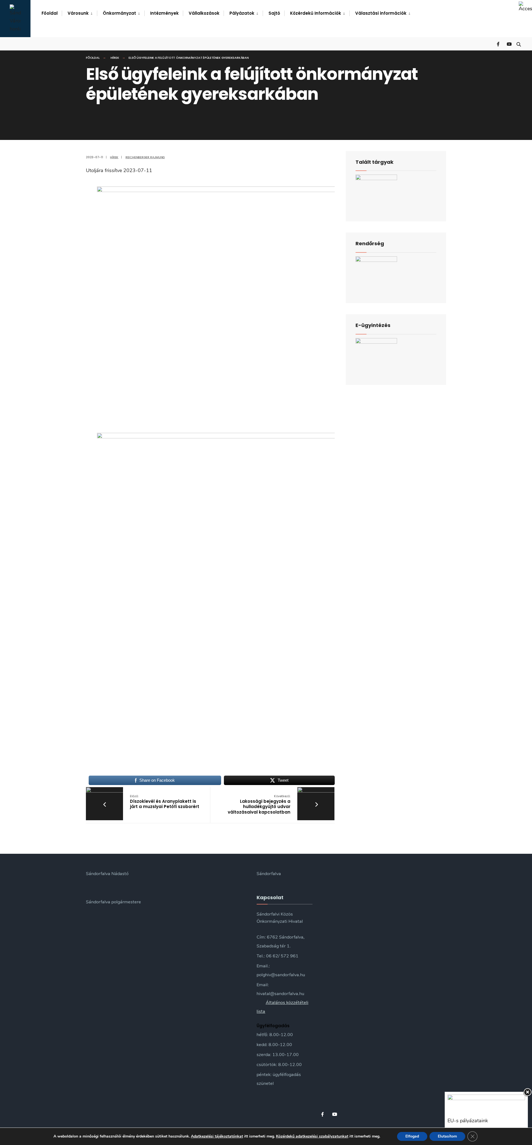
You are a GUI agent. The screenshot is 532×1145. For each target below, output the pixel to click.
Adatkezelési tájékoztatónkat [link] (217, 1136)
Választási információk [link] (380, 13)
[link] (525, 6)
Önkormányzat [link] (119, 13)
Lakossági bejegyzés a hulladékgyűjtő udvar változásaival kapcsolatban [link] (259, 804)
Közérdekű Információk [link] (315, 13)
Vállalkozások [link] (204, 13)
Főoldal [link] (50, 13)
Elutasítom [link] (447, 1136)
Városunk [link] (78, 13)
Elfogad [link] (412, 1136)
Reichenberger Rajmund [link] (145, 157)
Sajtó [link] (274, 13)
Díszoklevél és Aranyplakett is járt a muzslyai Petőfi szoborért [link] (164, 801)
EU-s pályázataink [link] (467, 1120)
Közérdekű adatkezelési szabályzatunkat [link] (312, 1136)
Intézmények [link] (164, 13)
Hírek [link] (115, 57)
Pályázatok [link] (241, 13)
